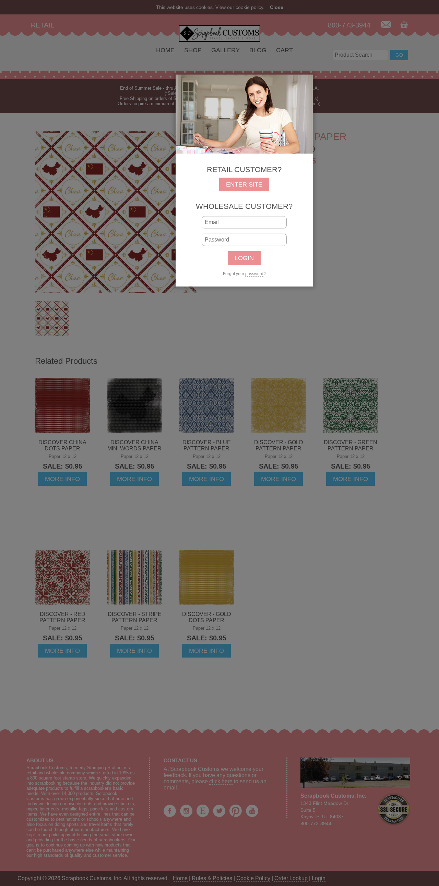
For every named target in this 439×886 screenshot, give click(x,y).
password (254, 273)
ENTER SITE (244, 184)
